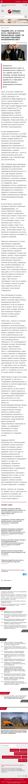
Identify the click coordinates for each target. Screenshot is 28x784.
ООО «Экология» (19, 262)
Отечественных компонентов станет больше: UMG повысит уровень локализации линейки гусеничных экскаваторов (14, 732)
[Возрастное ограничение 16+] (1, 1)
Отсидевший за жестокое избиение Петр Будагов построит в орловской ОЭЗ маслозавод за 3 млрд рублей (12, 521)
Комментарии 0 (7, 580)
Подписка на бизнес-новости (7, 781)
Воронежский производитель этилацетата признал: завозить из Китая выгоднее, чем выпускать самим (14, 595)
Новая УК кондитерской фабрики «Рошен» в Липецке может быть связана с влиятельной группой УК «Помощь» (15, 627)
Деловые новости (20, 753)
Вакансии (15, 781)
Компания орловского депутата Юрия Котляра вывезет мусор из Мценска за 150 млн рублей (13, 552)
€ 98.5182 (24, 1)
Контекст (3, 708)
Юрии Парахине (17, 99)
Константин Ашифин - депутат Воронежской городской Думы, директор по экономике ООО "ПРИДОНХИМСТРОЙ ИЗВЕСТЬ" (15, 697)
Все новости (5, 745)
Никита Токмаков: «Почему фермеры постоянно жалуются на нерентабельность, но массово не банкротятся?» (15, 643)
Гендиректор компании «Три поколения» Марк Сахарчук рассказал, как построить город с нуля (14, 656)
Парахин (19, 106)
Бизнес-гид (22, 760)
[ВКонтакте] (24, 574)
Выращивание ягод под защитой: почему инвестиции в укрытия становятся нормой (14, 674)
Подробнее (24, 701)
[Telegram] (26, 574)
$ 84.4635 (18, 1)
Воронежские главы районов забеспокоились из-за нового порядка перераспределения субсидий (15, 616)
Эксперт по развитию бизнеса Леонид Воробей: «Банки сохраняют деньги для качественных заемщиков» (14, 678)
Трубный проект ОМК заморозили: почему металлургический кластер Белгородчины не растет (15, 648)
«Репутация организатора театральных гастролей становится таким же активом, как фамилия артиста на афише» (15, 683)
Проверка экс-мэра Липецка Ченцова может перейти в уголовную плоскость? (15, 623)
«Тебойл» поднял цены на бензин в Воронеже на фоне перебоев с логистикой (13, 598)
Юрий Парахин (21, 136)
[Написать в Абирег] (26, 5)
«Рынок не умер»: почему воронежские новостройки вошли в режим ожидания (14, 652)
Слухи (2, 608)
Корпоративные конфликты (11, 757)
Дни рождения (4, 693)
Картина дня (14, 750)
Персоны (9, 782)
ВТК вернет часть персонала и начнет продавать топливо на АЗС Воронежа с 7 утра (13, 604)
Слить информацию (22, 781)
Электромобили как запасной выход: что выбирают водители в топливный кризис (14, 659)
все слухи (24, 631)
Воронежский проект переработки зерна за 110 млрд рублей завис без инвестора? (15, 620)
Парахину (4, 440)
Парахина (4, 145)
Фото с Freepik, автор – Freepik (20, 61)
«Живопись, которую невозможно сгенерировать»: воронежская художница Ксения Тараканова (14, 664)
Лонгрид (3, 639)
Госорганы (18, 782)
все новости (24, 689)
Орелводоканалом (18, 393)
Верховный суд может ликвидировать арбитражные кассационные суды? (13, 612)
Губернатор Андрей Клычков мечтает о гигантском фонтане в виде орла (12, 560)
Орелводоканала (8, 208)
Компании (14, 782)
